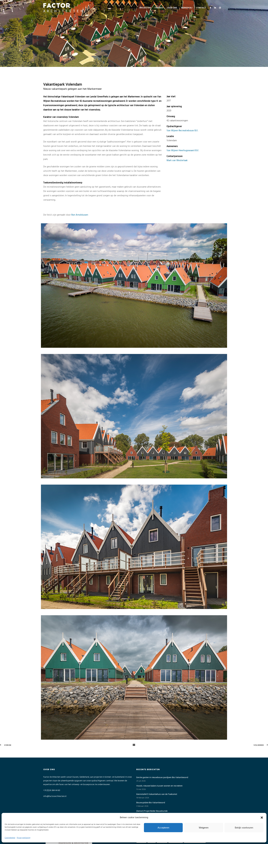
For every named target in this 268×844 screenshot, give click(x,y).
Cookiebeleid (10, 837)
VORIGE (7, 745)
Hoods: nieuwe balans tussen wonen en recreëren (159, 786)
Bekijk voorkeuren (244, 827)
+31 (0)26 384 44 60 (51, 790)
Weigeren (203, 827)
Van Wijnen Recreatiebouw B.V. (182, 131)
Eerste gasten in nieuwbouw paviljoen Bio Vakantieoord (162, 777)
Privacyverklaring (23, 837)
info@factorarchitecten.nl (54, 796)
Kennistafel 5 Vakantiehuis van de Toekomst (156, 794)
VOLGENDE (259, 745)
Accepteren (163, 827)
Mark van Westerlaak (177, 160)
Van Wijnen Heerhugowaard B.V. (183, 150)
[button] (261, 817)
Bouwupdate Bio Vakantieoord (150, 802)
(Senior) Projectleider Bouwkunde (152, 811)
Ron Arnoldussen (79, 215)
